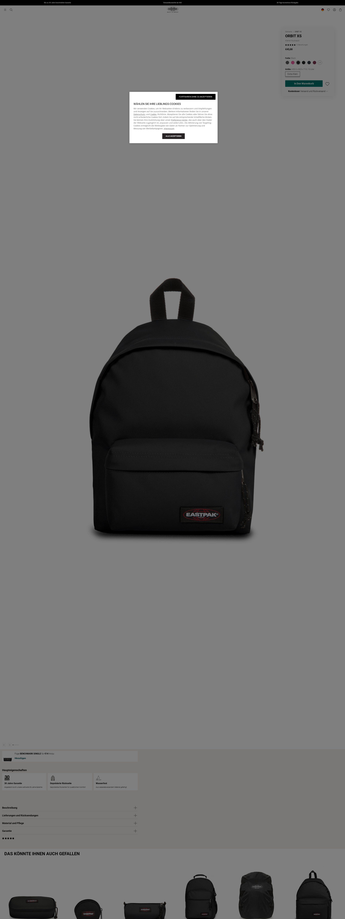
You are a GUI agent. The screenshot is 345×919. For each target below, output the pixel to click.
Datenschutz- (140, 114)
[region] (173, 117)
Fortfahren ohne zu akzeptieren (195, 97)
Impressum (169, 128)
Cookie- (153, 114)
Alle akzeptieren (173, 136)
